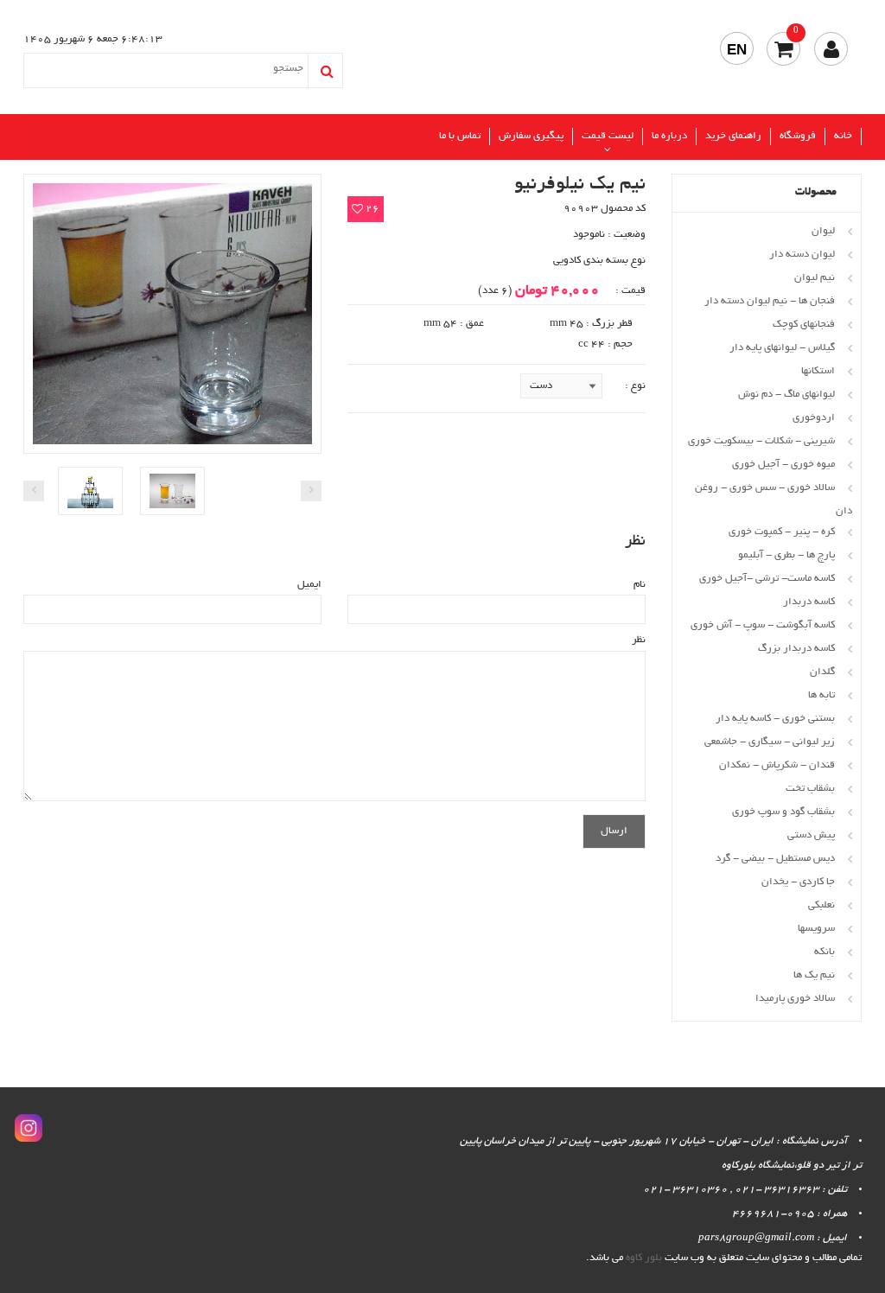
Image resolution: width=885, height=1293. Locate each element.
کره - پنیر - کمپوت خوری (782, 532)
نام (640, 584)
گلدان (822, 672)
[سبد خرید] (783, 49)
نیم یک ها (814, 975)
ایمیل (309, 584)
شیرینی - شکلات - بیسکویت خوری (761, 441)
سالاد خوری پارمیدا (795, 998)
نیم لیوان (814, 277)
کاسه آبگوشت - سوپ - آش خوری (763, 625)
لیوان (823, 231)
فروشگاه (798, 136)
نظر (639, 640)
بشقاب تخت (810, 788)
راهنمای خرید (733, 136)
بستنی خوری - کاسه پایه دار (775, 718)
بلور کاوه (644, 1258)
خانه (843, 136)
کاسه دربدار (809, 602)
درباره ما (669, 136)
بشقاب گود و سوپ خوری (783, 812)
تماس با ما (460, 136)
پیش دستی (811, 835)
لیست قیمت (608, 136)
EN (737, 49)
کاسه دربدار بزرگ (796, 648)
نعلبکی (821, 905)
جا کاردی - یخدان (798, 882)
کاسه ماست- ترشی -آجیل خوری (767, 578)
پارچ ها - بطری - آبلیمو (786, 555)
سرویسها (816, 928)
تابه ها (821, 695)
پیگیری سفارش (531, 136)
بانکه (824, 952)
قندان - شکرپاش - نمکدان (777, 765)
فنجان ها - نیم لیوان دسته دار (769, 301)
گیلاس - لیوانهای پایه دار (782, 348)
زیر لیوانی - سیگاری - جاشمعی (769, 742)
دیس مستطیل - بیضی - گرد (775, 858)
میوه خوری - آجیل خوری (783, 464)
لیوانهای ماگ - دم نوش (786, 394)
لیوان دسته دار (802, 254)
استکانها (818, 371)
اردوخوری (814, 418)
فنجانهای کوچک (804, 324)
